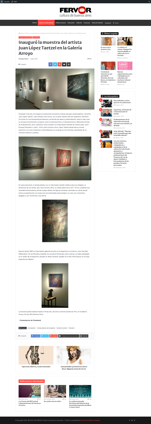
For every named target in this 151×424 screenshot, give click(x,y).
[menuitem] (2, 1)
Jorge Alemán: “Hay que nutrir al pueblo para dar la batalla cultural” (122, 133)
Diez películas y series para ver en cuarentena (122, 102)
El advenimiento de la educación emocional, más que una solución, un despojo (123, 123)
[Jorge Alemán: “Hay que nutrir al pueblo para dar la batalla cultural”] (106, 134)
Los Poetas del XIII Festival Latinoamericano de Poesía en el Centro (30, 403)
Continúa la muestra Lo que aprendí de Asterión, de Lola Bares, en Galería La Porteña (108, 77)
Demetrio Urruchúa (62, 328)
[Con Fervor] (75, 11)
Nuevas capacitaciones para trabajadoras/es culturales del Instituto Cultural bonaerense (125, 77)
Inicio (22, 33)
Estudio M (83, 420)
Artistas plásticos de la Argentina (46, 328)
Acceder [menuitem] (7, 1)
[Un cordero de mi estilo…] (55, 391)
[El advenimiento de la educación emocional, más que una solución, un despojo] (106, 122)
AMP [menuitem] (15, 1)
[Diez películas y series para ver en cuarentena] (106, 103)
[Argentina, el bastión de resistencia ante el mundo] (106, 113)
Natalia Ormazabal (94, 420)
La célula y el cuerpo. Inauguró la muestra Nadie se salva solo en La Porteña (125, 51)
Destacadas (36, 37)
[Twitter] (132, 420)
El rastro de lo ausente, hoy (106, 48)
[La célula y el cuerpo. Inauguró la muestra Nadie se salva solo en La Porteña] (125, 41)
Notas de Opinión (97, 23)
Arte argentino (31, 328)
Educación (71, 23)
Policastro (71, 328)
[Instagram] (134, 420)
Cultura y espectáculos (46, 23)
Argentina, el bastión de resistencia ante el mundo (122, 112)
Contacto (108, 23)
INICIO (34, 23)
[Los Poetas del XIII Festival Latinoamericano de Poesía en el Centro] (30, 391)
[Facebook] (129, 420)
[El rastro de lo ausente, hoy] (108, 41)
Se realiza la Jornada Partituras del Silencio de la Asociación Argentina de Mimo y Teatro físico (80, 404)
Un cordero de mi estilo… (53, 401)
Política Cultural (61, 23)
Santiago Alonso (23, 59)
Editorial (79, 23)
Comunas (87, 23)
